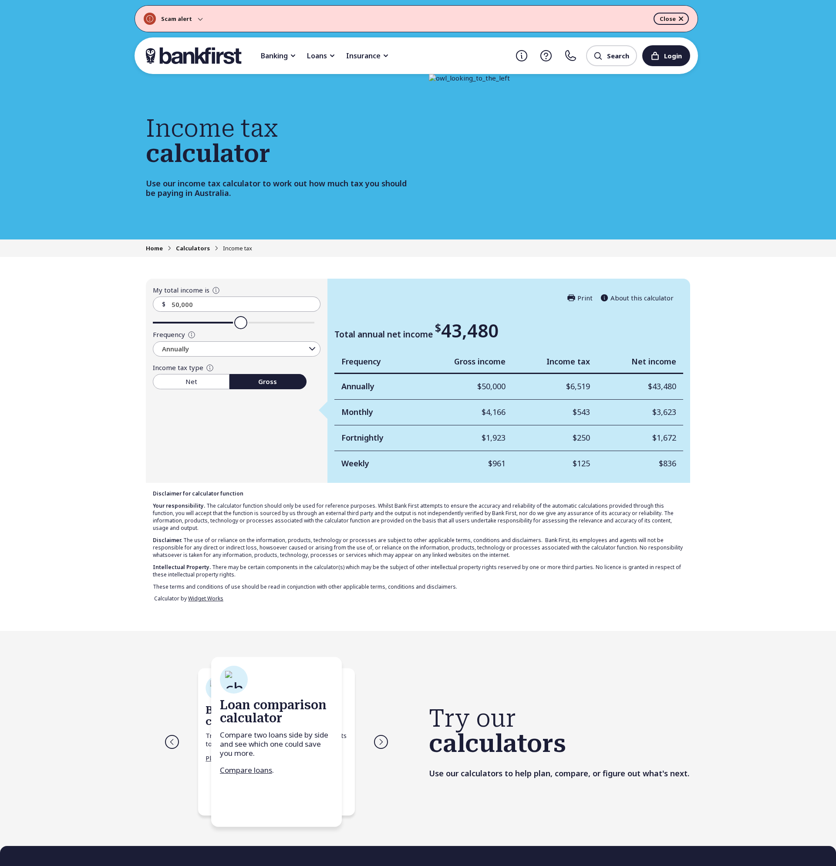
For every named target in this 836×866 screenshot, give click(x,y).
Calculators (193, 248)
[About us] (521, 55)
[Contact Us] (570, 55)
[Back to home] (194, 55)
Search (618, 55)
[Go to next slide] (381, 741)
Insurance (363, 55)
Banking (274, 55)
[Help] (546, 55)
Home (154, 248)
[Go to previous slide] (172, 741)
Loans (317, 55)
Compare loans (246, 770)
